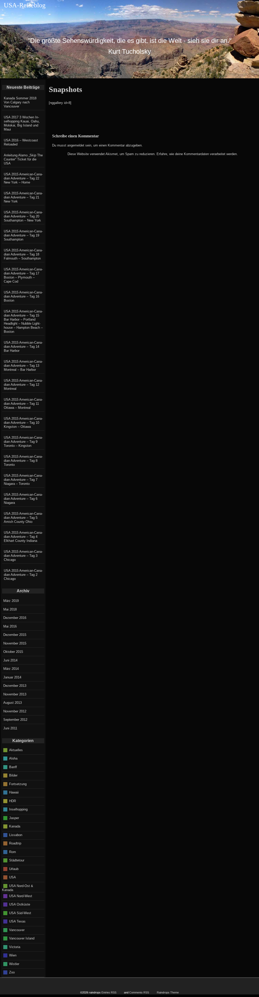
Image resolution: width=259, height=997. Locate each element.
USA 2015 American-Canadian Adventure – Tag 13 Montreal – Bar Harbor (23, 366)
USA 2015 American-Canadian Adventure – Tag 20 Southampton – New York (23, 216)
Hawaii (14, 792)
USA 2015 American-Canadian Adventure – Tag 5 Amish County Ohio (23, 518)
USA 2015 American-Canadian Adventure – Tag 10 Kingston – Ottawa (23, 423)
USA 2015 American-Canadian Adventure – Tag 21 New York (23, 197)
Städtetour (16, 860)
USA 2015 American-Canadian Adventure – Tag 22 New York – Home (23, 178)
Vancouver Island (21, 938)
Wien (12, 955)
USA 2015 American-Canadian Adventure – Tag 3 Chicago (23, 556)
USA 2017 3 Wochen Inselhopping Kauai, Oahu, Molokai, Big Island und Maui (22, 123)
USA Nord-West (20, 896)
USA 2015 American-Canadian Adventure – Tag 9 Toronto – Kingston (23, 442)
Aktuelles (16, 750)
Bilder (13, 775)
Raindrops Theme (168, 992)
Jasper (14, 818)
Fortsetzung (18, 784)
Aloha (13, 758)
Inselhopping (18, 809)
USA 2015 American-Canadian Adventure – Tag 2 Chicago (23, 575)
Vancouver (17, 930)
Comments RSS (139, 992)
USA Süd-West (20, 913)
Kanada (14, 826)
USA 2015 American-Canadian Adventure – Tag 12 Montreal (23, 385)
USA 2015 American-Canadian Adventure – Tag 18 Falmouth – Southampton (23, 254)
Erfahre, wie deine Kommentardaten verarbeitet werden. (197, 154)
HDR (12, 801)
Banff (13, 767)
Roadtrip (15, 843)
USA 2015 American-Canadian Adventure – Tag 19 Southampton (23, 235)
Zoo (12, 972)
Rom (12, 852)
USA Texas (17, 921)
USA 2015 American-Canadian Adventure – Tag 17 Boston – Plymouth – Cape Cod (23, 275)
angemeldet (75, 145)
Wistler (14, 964)
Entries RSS (108, 992)
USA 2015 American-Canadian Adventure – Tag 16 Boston (23, 296)
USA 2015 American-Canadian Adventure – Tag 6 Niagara (23, 499)
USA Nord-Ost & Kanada (17, 888)
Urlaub (13, 869)
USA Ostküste (19, 904)
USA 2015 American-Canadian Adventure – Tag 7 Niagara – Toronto (23, 480)
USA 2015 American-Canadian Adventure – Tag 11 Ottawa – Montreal (23, 404)
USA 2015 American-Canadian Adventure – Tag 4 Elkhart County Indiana (23, 537)
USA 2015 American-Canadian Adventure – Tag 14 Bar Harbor (23, 347)
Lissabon (15, 835)
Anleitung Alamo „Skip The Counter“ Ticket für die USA (23, 159)
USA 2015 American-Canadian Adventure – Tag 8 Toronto (23, 461)
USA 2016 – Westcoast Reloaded (21, 142)
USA (12, 877)
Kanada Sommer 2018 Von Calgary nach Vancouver (20, 102)
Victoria (14, 947)
